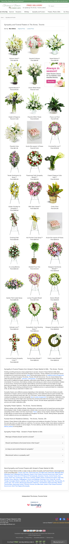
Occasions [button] (19, 12)
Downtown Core (44, 479)
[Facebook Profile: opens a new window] (60, 519)
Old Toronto (26, 477)
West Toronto (59, 474)
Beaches (16, 479)
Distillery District (40, 477)
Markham (36, 482)
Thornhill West (8, 484)
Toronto (20, 472)
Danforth (32, 477)
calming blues (31, 378)
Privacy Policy (28, 537)
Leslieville (22, 481)
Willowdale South (9, 474)
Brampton (30, 482)
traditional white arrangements (55, 375)
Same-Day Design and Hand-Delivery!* (12, 1)
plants (28, 375)
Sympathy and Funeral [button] (38, 12)
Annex (11, 479)
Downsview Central (18, 484)
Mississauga (23, 482)
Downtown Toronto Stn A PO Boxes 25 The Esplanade (22, 476)
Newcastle (51, 472)
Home (2, 17)
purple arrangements (40, 397)
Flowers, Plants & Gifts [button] (54, 12)
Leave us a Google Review (61, 522)
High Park (60, 477)
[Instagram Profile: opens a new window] (57, 519)
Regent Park (50, 481)
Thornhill (26, 484)
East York (25, 472)
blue (32, 397)
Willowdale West (59, 472)
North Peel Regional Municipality (20, 486)
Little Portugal (30, 481)
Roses (35, 412)
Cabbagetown (23, 479)
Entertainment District (51, 477)
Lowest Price (30, 28)
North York (12, 477)
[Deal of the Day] (55, 75)
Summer (11, 12)
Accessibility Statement (39, 537)
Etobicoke (26, 474)
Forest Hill (52, 479)
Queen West (43, 481)
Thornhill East (43, 482)
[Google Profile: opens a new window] (64, 519)
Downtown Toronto (43, 476)
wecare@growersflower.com (7, 524)
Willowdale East (18, 474)
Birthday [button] (26, 12)
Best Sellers (12, 28)
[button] (64, 537)
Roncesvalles (58, 481)
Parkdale (36, 481)
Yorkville (6, 479)
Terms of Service (19, 537)
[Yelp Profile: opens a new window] (68, 519)
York (5, 476)
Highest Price (21, 28)
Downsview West (52, 482)
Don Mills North (39, 484)
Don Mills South (43, 472)
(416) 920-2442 (4, 522)
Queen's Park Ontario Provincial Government (42, 474)
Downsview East (33, 472)
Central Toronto (53, 476)
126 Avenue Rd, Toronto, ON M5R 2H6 (10, 521)
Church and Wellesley (33, 479)
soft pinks (24, 378)
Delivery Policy (50, 537)
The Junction (15, 482)
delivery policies (8, 426)
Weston (60, 482)
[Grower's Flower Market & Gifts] (12, 6)
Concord (31, 484)
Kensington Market (14, 481)
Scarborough (19, 477)
